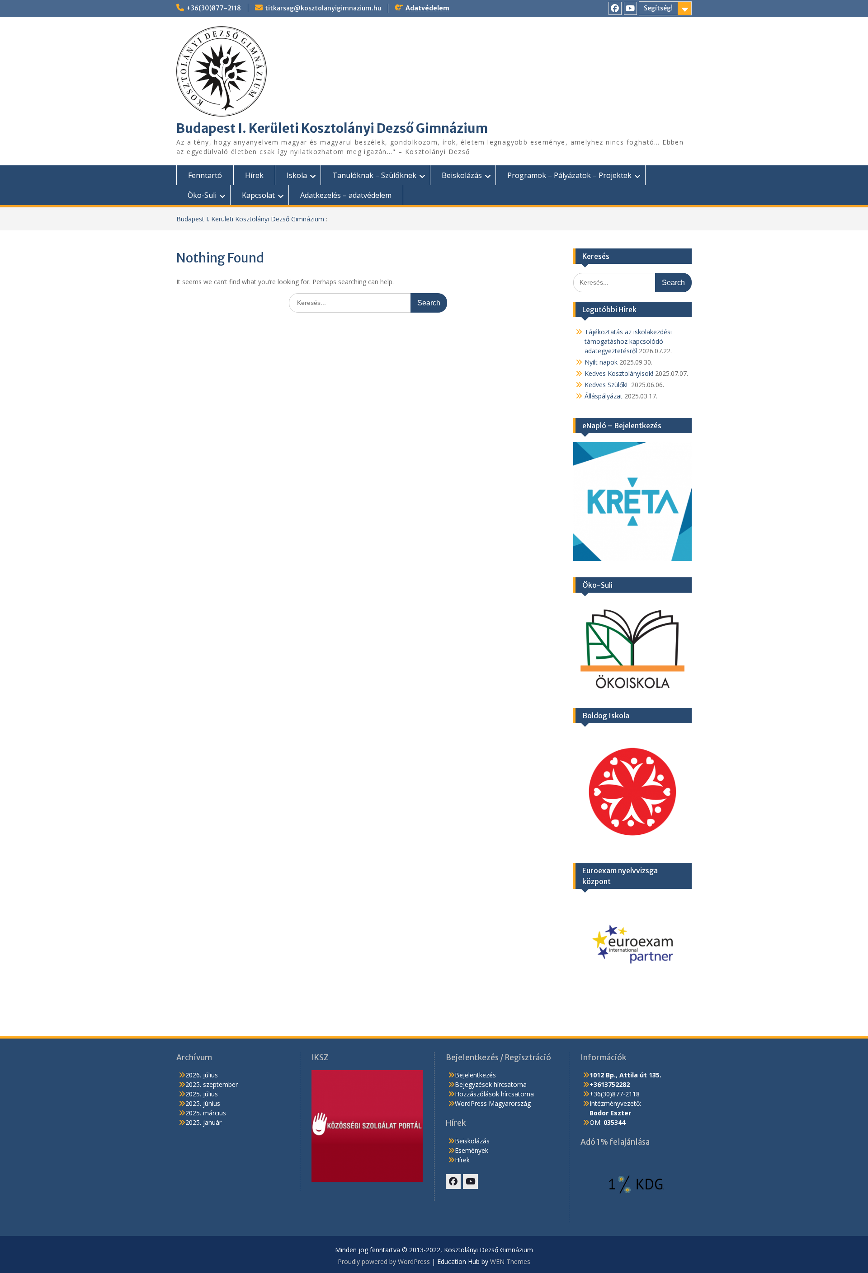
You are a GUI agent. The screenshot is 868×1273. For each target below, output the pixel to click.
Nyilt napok (601, 362)
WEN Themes (510, 1261)
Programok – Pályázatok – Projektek (569, 175)
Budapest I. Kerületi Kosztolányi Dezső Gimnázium (332, 128)
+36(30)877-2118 (213, 8)
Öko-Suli (202, 195)
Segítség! (658, 8)
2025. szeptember (211, 1084)
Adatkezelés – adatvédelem (346, 195)
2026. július (201, 1075)
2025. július (201, 1094)
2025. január (203, 1122)
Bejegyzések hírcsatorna (491, 1084)
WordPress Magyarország (493, 1103)
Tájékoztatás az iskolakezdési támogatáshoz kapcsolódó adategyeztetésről (628, 341)
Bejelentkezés (475, 1075)
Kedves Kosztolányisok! (619, 373)
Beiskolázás (462, 175)
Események (471, 1150)
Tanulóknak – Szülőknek (374, 175)
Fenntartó (205, 175)
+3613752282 (610, 1084)
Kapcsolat (258, 195)
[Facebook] (615, 8)
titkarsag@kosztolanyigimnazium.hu (323, 8)
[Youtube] (630, 8)
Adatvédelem (427, 8)
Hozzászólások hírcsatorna (494, 1094)
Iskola (297, 175)
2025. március (205, 1113)
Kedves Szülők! (607, 384)
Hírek (254, 175)
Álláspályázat (604, 396)
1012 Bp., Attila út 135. (625, 1075)
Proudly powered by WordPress (384, 1261)
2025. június (202, 1103)
